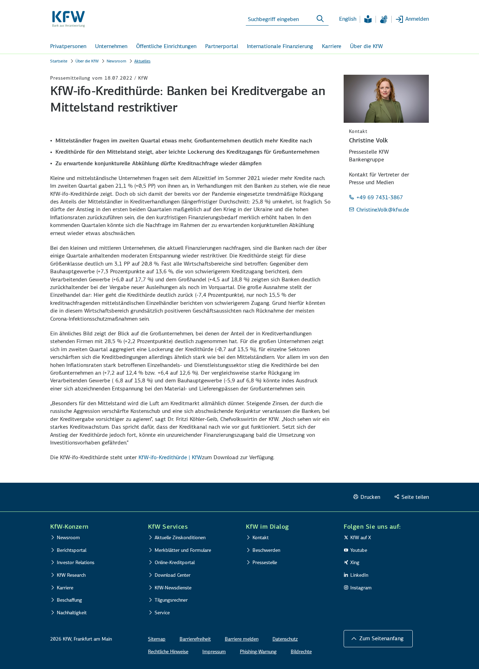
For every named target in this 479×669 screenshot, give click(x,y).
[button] (378, 638)
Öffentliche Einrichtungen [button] (166, 46)
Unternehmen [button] (111, 46)
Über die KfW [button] (366, 46)
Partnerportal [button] (221, 46)
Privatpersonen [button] (68, 46)
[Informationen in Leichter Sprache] (368, 19)
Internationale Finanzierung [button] (280, 46)
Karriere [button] (331, 46)
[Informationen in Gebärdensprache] (383, 19)
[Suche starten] (320, 19)
